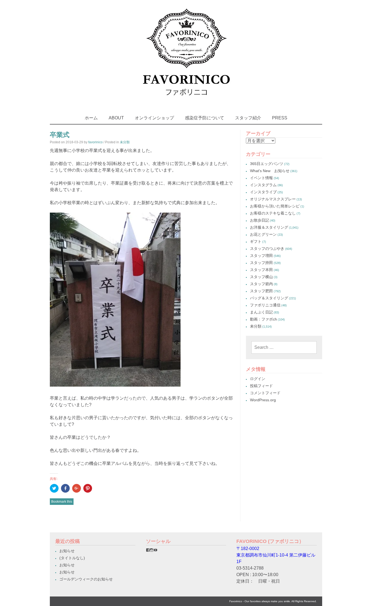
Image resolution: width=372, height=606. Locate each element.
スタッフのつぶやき (267, 248)
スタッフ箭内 (261, 284)
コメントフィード (265, 393)
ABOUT (116, 118)
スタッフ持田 (261, 262)
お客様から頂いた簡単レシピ (275, 206)
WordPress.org (263, 400)
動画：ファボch (263, 319)
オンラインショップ (154, 118)
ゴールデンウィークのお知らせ (86, 579)
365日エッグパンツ (266, 163)
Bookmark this (61, 502)
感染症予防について (204, 118)
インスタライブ (263, 192)
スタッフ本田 (261, 270)
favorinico (95, 142)
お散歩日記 (259, 220)
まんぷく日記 (261, 312)
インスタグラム (263, 185)
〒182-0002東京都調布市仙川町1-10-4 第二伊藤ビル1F (275, 555)
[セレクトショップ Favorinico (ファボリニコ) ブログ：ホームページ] (186, 100)
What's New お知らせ (269, 171)
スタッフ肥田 (261, 291)
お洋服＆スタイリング (269, 227)
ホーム (91, 118)
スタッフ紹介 (248, 118)
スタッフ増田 (261, 255)
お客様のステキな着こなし (273, 213)
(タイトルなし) (72, 558)
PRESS (279, 118)
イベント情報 (261, 178)
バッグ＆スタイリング (269, 298)
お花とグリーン (263, 234)
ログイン (257, 379)
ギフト (255, 241)
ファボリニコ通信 (265, 305)
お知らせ (67, 551)
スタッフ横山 (261, 277)
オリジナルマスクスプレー (273, 199)
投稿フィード (261, 386)
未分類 (125, 142)
